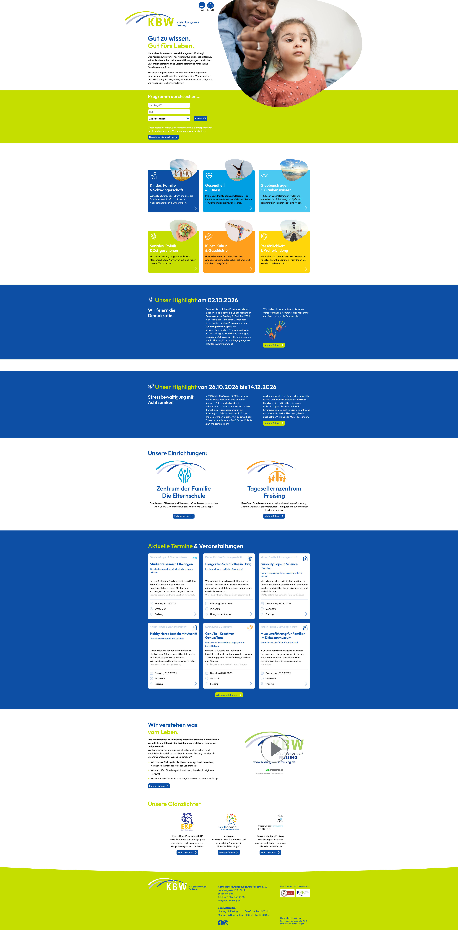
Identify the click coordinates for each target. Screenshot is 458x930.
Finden (198, 118)
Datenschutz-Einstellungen (292, 923)
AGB (305, 921)
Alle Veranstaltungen (227, 694)
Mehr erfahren (272, 345)
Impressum (285, 921)
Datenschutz (296, 921)
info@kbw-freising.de (229, 900)
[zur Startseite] (178, 884)
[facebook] (220, 922)
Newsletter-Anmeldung (161, 137)
